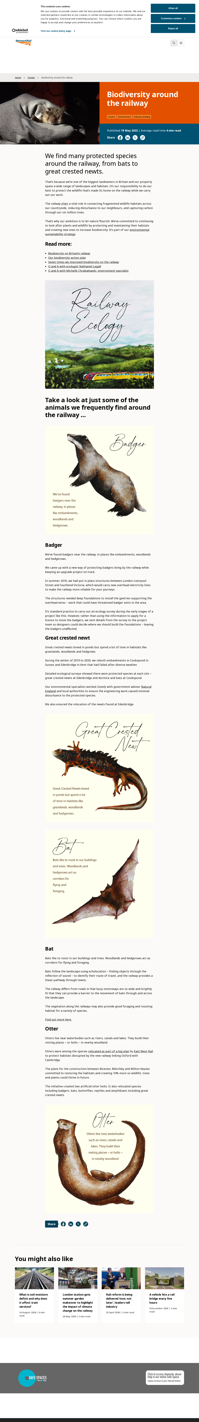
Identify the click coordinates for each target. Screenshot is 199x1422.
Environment (124, 116)
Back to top (182, 1414)
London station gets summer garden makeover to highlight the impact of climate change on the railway (78, 1302)
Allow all (173, 8)
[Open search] (174, 43)
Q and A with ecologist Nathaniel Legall (74, 266)
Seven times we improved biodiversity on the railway (83, 262)
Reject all (173, 28)
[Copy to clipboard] (142, 137)
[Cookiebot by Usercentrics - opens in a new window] (20, 31)
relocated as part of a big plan (108, 1051)
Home (18, 77)
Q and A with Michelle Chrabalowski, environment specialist (88, 271)
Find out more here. (58, 1019)
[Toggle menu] (181, 43)
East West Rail (143, 1051)
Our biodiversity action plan (67, 258)
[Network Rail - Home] (23, 42)
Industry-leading (142, 116)
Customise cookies (171, 18)
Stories (31, 77)
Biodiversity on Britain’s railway (69, 253)
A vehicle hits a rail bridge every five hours (161, 1298)
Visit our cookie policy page (56, 31)
